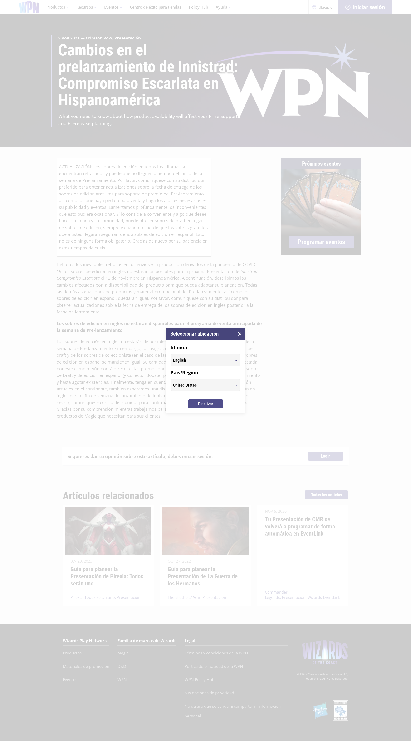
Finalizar (205, 403)
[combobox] (201, 360)
